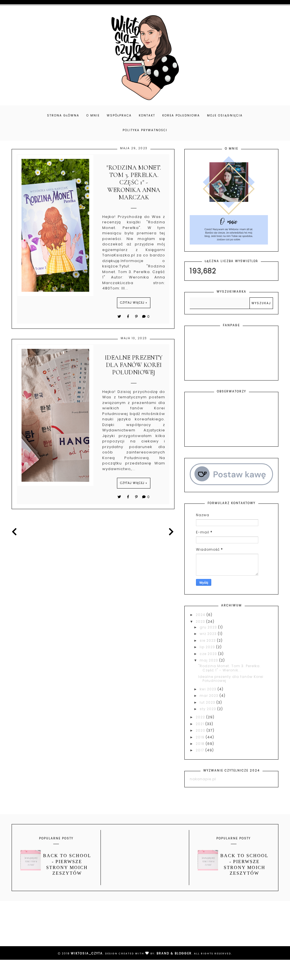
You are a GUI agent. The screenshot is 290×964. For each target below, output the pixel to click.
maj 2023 (209, 660)
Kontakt (147, 115)
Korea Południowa (181, 115)
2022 (201, 717)
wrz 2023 (209, 633)
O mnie (93, 115)
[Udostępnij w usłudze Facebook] (129, 316)
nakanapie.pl (203, 779)
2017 (200, 750)
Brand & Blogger (174, 953)
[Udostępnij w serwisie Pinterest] (136, 316)
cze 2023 (209, 653)
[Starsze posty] (170, 532)
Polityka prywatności (145, 130)
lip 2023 (208, 647)
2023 (201, 621)
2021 (200, 723)
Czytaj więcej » (133, 303)
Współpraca (119, 115)
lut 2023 (208, 702)
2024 (201, 614)
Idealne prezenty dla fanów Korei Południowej (134, 365)
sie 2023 (208, 640)
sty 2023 (208, 708)
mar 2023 (209, 695)
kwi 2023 (209, 689)
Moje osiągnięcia (225, 115)
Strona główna (63, 115)
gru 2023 (209, 627)
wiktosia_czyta (87, 953)
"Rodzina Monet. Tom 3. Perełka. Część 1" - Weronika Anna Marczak (133, 182)
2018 (201, 743)
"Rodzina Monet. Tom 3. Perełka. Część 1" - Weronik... (229, 667)
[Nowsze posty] (16, 532)
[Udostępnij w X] (119, 316)
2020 (201, 730)
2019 (201, 737)
